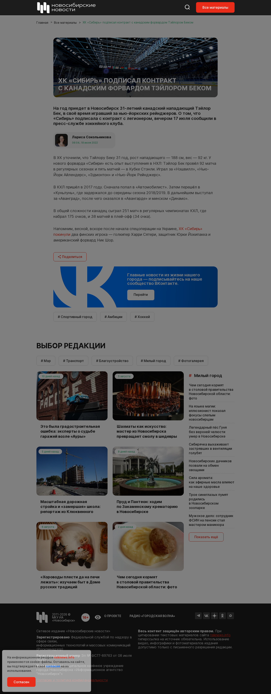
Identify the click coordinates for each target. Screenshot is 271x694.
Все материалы (215, 7)
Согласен (21, 682)
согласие (53, 666)
